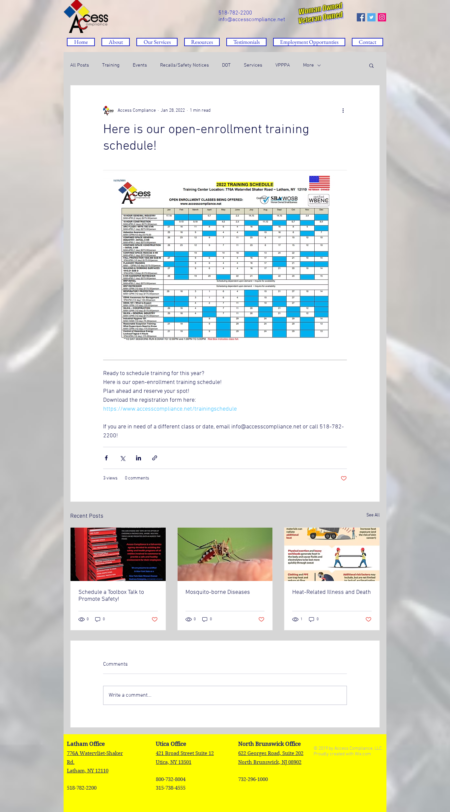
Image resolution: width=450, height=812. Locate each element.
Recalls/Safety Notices (184, 65)
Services (253, 65)
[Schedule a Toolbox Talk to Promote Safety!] (118, 554)
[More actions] (343, 110)
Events (140, 65)
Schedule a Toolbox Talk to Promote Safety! (111, 596)
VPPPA (282, 65)
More (308, 65)
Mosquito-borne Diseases (217, 592)
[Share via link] (155, 458)
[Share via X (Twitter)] (122, 458)
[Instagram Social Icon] (382, 17)
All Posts (79, 65)
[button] (202, 42)
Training (111, 65)
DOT (226, 65)
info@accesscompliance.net (251, 19)
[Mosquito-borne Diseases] (225, 554)
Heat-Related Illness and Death (331, 592)
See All (373, 515)
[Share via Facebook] (106, 458)
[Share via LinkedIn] (138, 458)
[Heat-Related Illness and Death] (332, 554)
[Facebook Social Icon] (361, 17)
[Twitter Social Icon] (371, 17)
